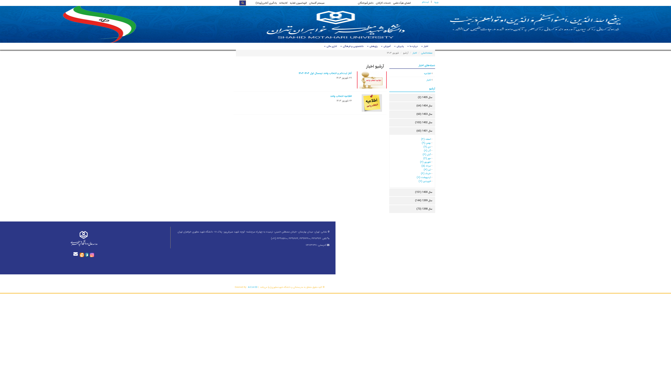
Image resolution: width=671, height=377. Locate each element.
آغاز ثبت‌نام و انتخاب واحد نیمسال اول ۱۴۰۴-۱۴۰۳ (325, 73)
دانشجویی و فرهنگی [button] (353, 46)
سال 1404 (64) (424, 106)
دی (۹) (427, 147)
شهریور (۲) (425, 162)
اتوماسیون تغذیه (298, 3)
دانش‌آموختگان (365, 3)
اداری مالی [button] (331, 46)
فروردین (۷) (425, 181)
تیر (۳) (427, 170)
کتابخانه (283, 3)
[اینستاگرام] (92, 255)
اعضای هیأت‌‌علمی (402, 3)
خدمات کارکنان (383, 3)
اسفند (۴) (426, 139)
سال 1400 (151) (423, 192)
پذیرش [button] (400, 46)
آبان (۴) (427, 154)
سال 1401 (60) (424, 131)
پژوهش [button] (373, 46)
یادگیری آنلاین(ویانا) (266, 3)
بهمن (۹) (426, 143)
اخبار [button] (425, 46)
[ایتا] (82, 255)
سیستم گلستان (316, 3)
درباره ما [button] (413, 46)
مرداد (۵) (426, 166)
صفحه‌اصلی (426, 53)
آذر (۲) (427, 151)
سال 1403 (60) (424, 114)
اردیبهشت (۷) (424, 177)
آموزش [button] (387, 46)
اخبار (415, 53)
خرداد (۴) (426, 173)
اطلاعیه (427, 73)
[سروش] (87, 255)
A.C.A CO (252, 287)
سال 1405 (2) (425, 97)
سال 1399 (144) (423, 200)
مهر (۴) (427, 158)
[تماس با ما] (76, 253)
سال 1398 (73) (424, 209)
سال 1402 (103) (423, 122)
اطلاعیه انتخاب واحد (341, 96)
